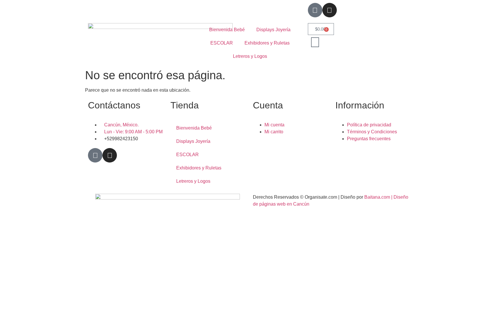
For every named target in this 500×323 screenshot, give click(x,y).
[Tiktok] (315, 10)
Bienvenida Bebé (227, 29)
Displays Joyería (273, 29)
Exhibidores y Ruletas (267, 42)
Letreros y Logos (250, 56)
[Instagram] (329, 10)
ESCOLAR (221, 42)
